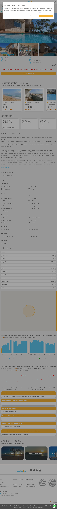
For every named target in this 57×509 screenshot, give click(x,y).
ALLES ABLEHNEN (10, 16)
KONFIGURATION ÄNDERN (28, 16)
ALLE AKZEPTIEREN (46, 16)
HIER (40, 12)
